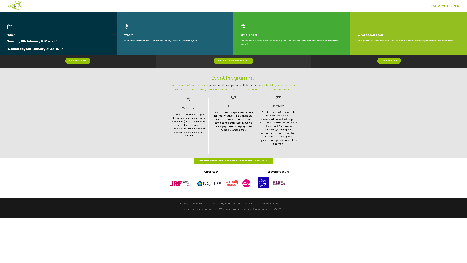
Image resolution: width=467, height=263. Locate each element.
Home (433, 6)
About (457, 6)
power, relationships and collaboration (233, 85)
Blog (449, 6)
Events (441, 6)
